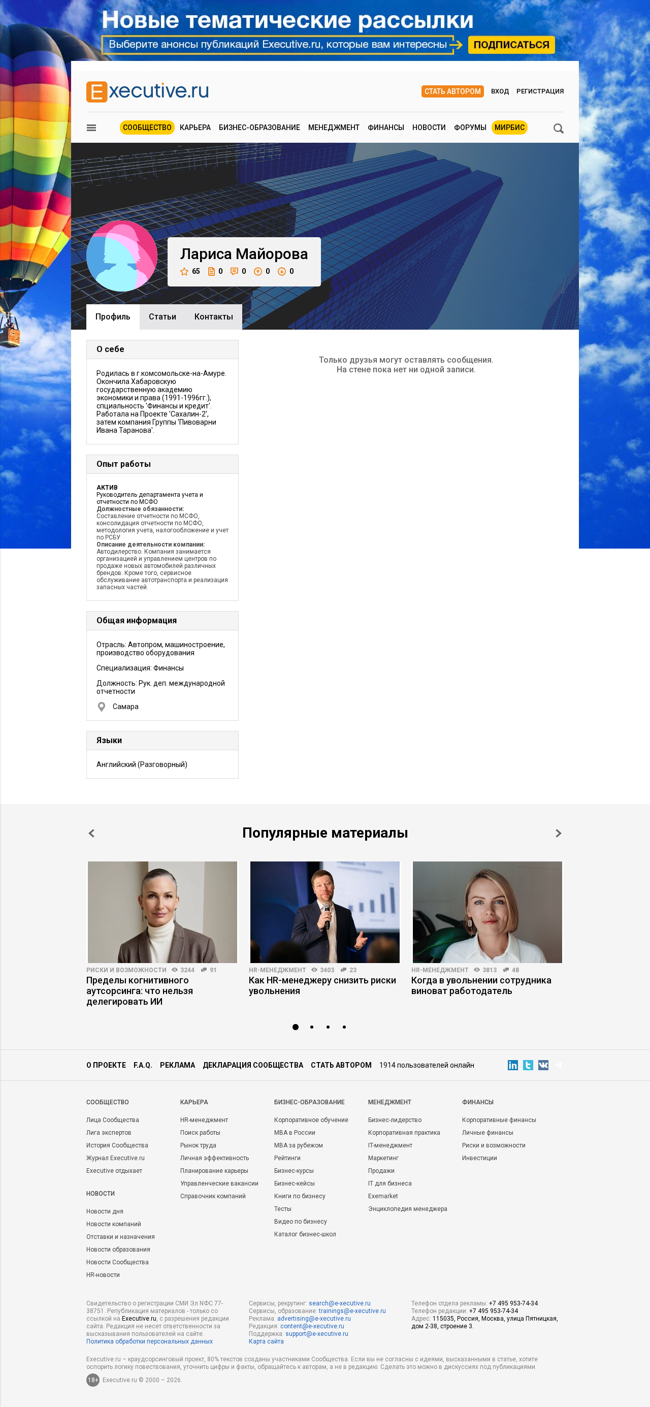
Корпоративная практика (404, 1132)
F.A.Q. (143, 1065)
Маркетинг (383, 1158)
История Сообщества (117, 1145)
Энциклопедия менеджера (407, 1208)
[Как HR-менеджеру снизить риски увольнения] (325, 912)
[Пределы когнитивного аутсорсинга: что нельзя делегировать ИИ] (162, 912)
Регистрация (540, 91)
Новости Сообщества (117, 1262)
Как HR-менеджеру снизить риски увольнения (322, 985)
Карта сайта (266, 1341)
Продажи (381, 1170)
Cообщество (107, 1102)
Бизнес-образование (259, 127)
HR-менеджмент (277, 970)
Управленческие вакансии (219, 1183)
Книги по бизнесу (300, 1196)
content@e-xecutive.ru (312, 1326)
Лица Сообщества (112, 1120)
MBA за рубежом (298, 1145)
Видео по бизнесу (300, 1221)
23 (352, 970)
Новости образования (118, 1249)
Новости (429, 127)
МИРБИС (510, 127)
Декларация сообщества (253, 1065)
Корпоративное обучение (311, 1120)
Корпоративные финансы (499, 1120)
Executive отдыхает (114, 1170)
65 (196, 271)
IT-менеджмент (390, 1145)
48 (515, 970)
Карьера (195, 127)
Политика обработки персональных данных (149, 1341)
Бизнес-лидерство (394, 1120)
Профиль (113, 317)
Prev (91, 833)
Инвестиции (479, 1158)
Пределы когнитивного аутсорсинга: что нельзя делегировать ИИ (139, 991)
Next (559, 833)
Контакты (213, 317)
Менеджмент (334, 127)
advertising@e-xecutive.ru (314, 1318)
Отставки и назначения (120, 1236)
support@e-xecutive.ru (316, 1333)
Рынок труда (198, 1145)
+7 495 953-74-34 (513, 1303)
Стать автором (453, 91)
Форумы (470, 127)
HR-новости (103, 1274)
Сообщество (147, 127)
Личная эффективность (214, 1158)
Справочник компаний (213, 1196)
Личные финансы (487, 1132)
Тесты (282, 1208)
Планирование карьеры (214, 1170)
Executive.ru (139, 1318)
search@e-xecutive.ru (340, 1303)
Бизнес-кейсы (294, 1183)
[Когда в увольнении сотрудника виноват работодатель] (487, 912)
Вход (500, 91)
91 (213, 970)
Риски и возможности (126, 970)
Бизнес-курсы (294, 1170)
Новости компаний (113, 1224)
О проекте (106, 1065)
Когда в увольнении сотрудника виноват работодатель (481, 985)
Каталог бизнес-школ (305, 1234)
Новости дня (104, 1211)
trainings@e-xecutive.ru (352, 1311)
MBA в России (294, 1132)
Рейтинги (287, 1158)
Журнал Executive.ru (115, 1158)
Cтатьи (162, 317)
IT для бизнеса (390, 1183)
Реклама (177, 1065)
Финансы (386, 127)
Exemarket (383, 1196)
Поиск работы (200, 1132)
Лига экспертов (109, 1132)
